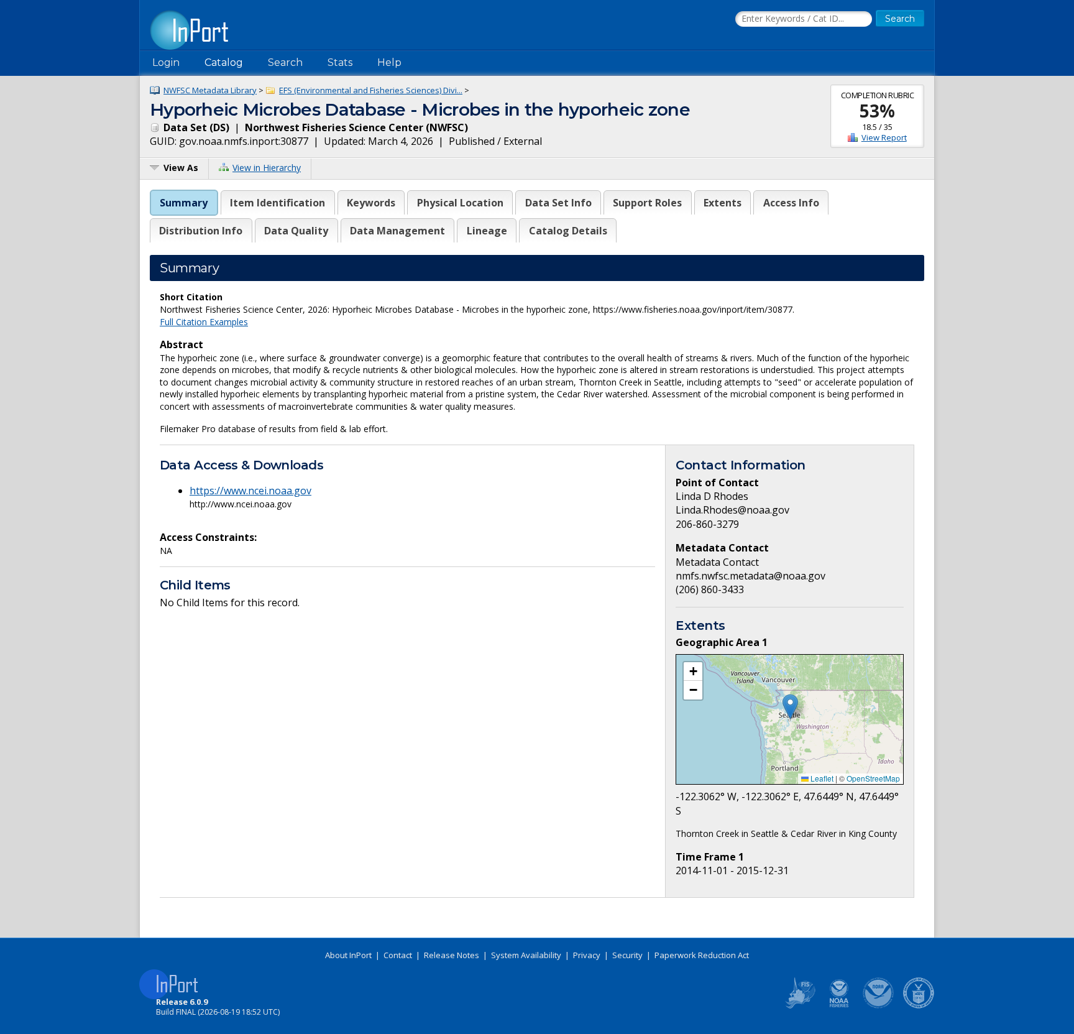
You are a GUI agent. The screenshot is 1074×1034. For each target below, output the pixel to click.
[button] (790, 706)
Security (627, 955)
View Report (884, 137)
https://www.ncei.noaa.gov (250, 490)
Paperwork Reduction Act (701, 955)
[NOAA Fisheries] (839, 1006)
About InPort (348, 955)
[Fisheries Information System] (799, 1006)
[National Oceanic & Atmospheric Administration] (879, 1006)
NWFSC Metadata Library (210, 90)
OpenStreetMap (873, 778)
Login (166, 62)
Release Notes (451, 955)
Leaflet (821, 778)
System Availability (526, 955)
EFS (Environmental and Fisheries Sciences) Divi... (370, 90)
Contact (397, 955)
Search (285, 62)
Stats (340, 62)
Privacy (586, 955)
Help (389, 62)
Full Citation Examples (204, 322)
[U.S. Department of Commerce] (918, 1006)
